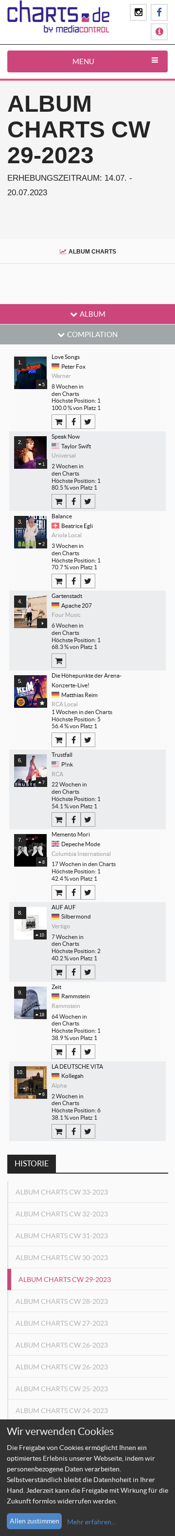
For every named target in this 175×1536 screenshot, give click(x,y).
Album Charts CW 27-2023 (62, 1323)
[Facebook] (73, 421)
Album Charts (92, 251)
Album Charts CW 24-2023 (62, 1411)
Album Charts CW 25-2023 (62, 1389)
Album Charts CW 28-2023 (62, 1301)
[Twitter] (88, 421)
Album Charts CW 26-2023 (62, 1345)
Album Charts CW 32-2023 (62, 1214)
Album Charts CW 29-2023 (64, 1279)
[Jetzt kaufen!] (59, 421)
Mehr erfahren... (91, 1522)
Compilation (92, 334)
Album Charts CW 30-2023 (62, 1258)
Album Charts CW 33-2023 (62, 1192)
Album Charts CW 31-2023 (62, 1236)
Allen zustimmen (34, 1521)
